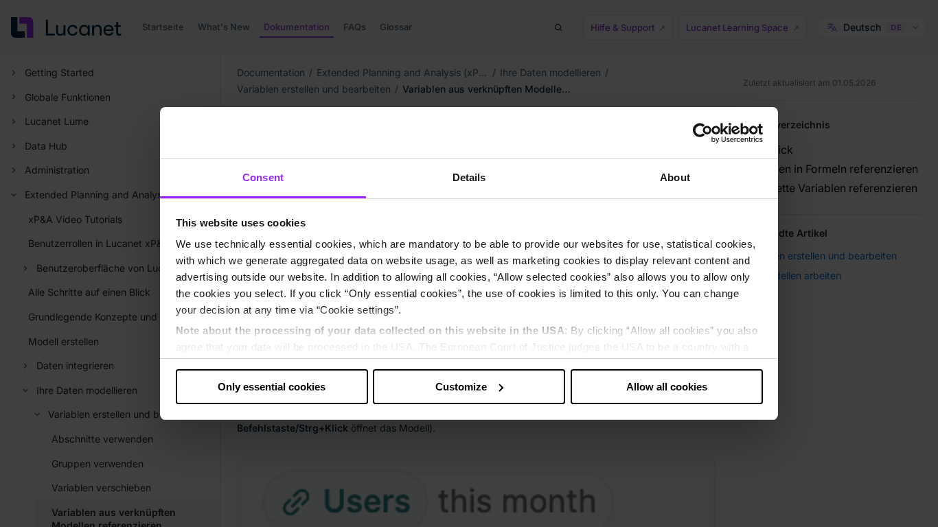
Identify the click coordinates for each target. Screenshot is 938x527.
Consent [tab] (263, 177)
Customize (461, 387)
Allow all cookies (666, 387)
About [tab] (675, 177)
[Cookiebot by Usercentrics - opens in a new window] (703, 133)
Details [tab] (469, 177)
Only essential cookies (271, 387)
